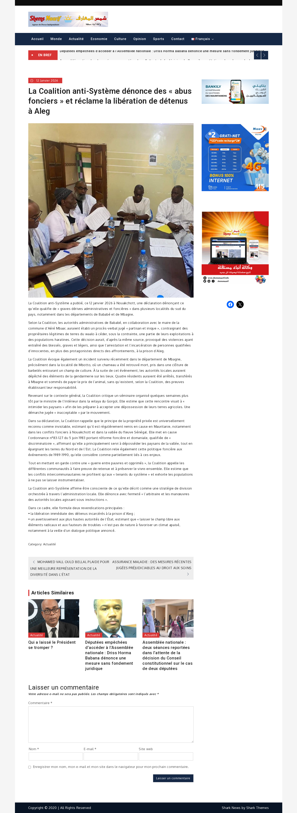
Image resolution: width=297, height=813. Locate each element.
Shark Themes (257, 808)
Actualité (76, 39)
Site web (146, 749)
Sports (158, 39)
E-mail (90, 749)
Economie (99, 39)
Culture (120, 39)
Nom (34, 749)
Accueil (37, 39)
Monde (56, 39)
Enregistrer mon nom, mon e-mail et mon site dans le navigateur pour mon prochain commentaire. (111, 767)
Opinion (139, 39)
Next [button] (264, 55)
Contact (177, 39)
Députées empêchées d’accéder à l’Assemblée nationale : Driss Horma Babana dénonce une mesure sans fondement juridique (162, 51)
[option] (163, 51)
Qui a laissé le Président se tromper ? (52, 645)
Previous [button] (257, 55)
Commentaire (40, 703)
